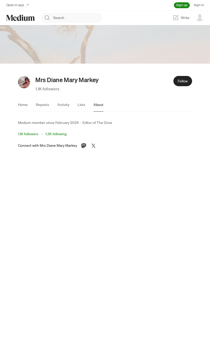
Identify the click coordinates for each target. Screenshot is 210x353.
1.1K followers (47, 88)
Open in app (15, 5)
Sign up (181, 5)
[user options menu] (200, 17)
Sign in (199, 5)
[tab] (23, 104)
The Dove (104, 122)
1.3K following (56, 134)
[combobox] (77, 18)
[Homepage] (20, 18)
